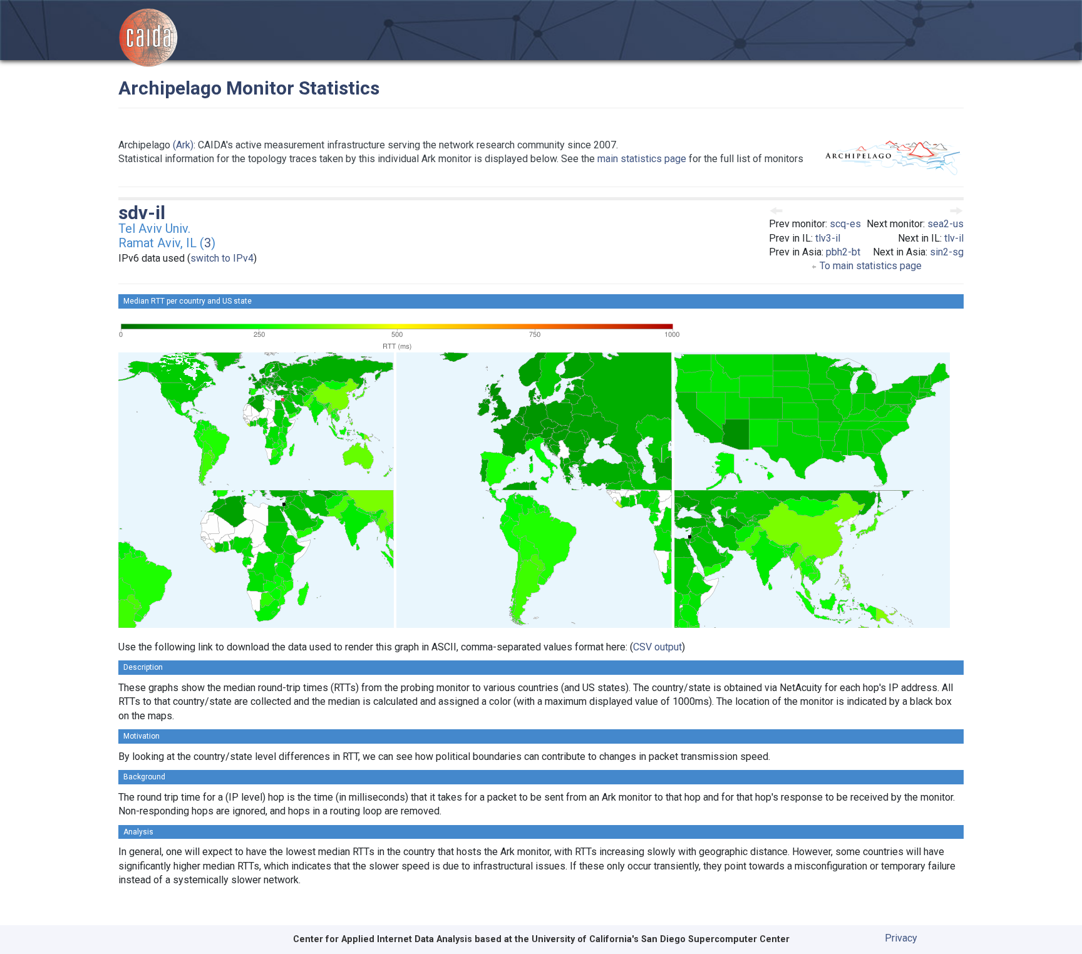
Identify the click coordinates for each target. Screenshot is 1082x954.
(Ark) (183, 145)
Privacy (901, 938)
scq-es (845, 224)
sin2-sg (947, 252)
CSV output (657, 647)
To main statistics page (869, 266)
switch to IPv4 (222, 258)
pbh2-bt (843, 252)
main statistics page (641, 159)
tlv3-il (827, 238)
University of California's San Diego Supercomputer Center (661, 939)
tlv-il (954, 238)
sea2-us (945, 224)
